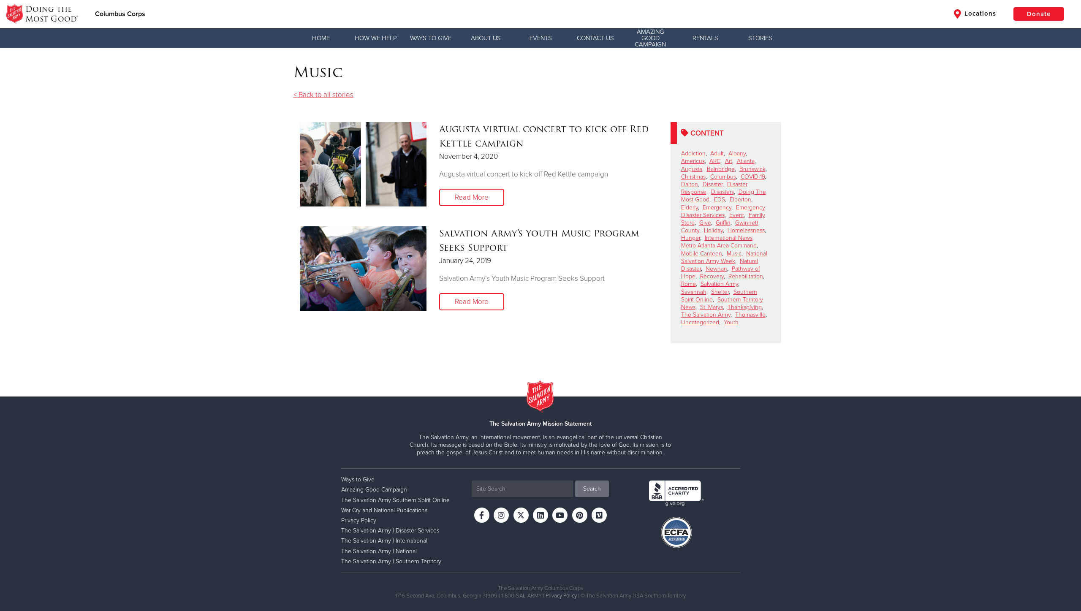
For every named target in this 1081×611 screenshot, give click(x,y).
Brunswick (752, 169)
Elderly (689, 207)
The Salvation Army (706, 314)
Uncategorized (700, 322)
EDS (719, 199)
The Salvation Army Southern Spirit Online (395, 500)
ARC (714, 161)
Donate (1039, 14)
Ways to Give (430, 38)
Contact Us (595, 38)
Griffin (723, 222)
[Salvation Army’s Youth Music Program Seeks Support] (363, 268)
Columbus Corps (120, 14)
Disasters (722, 192)
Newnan (716, 268)
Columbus (723, 176)
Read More (472, 197)
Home (321, 38)
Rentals (705, 38)
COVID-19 (753, 176)
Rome (688, 284)
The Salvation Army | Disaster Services (390, 530)
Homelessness (746, 230)
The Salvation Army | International (384, 540)
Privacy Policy (358, 520)
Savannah (693, 292)
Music (734, 253)
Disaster (712, 184)
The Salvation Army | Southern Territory (391, 561)
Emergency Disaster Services (723, 211)
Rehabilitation (745, 276)
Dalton (689, 184)
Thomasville (750, 314)
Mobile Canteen (701, 253)
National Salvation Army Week (724, 257)
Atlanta (746, 161)
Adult (717, 153)
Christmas (693, 176)
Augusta (691, 169)
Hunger (690, 238)
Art (728, 161)
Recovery (712, 276)
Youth (731, 322)
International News (728, 238)
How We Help (376, 38)
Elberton (740, 199)
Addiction (693, 153)
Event (736, 215)
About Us (486, 38)
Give (705, 222)
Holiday (713, 230)
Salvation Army (719, 284)
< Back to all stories (323, 94)
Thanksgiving (745, 307)
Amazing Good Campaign (650, 38)
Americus (693, 161)
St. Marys (711, 307)
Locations (979, 13)
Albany (737, 153)
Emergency (717, 207)
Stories (760, 38)
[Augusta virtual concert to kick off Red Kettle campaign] (363, 164)
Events (541, 38)
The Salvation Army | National (379, 551)
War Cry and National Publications (384, 510)
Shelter (720, 292)
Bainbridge (721, 169)
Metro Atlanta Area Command (719, 245)
